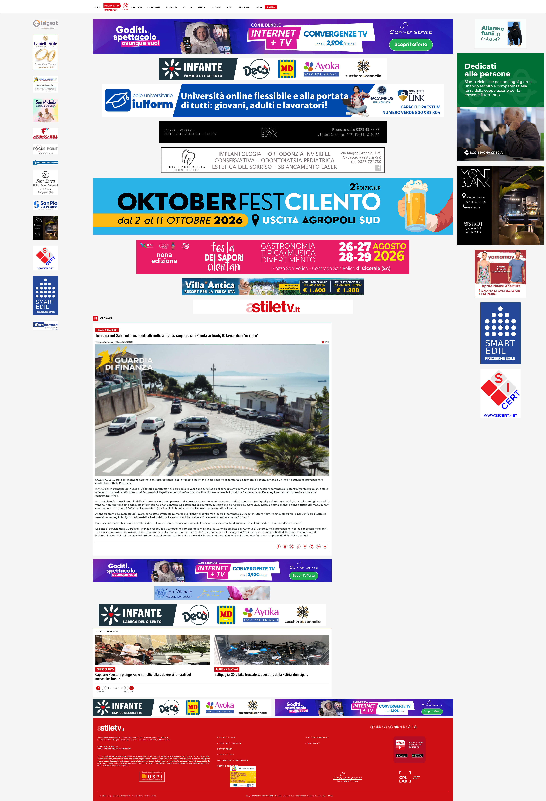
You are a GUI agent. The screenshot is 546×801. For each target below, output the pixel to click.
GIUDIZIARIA (153, 7)
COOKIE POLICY (312, 743)
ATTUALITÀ (171, 7)
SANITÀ (201, 7)
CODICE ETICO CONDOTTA (229, 743)
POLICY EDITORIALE (226, 737)
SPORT (258, 7)
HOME (97, 7)
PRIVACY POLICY (224, 749)
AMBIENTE (244, 7)
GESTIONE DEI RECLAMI (227, 766)
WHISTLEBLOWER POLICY (317, 737)
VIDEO (271, 7)
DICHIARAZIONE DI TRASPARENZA (232, 760)
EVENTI (229, 7)
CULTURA (215, 7)
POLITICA (187, 7)
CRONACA (136, 7)
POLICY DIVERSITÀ (225, 755)
